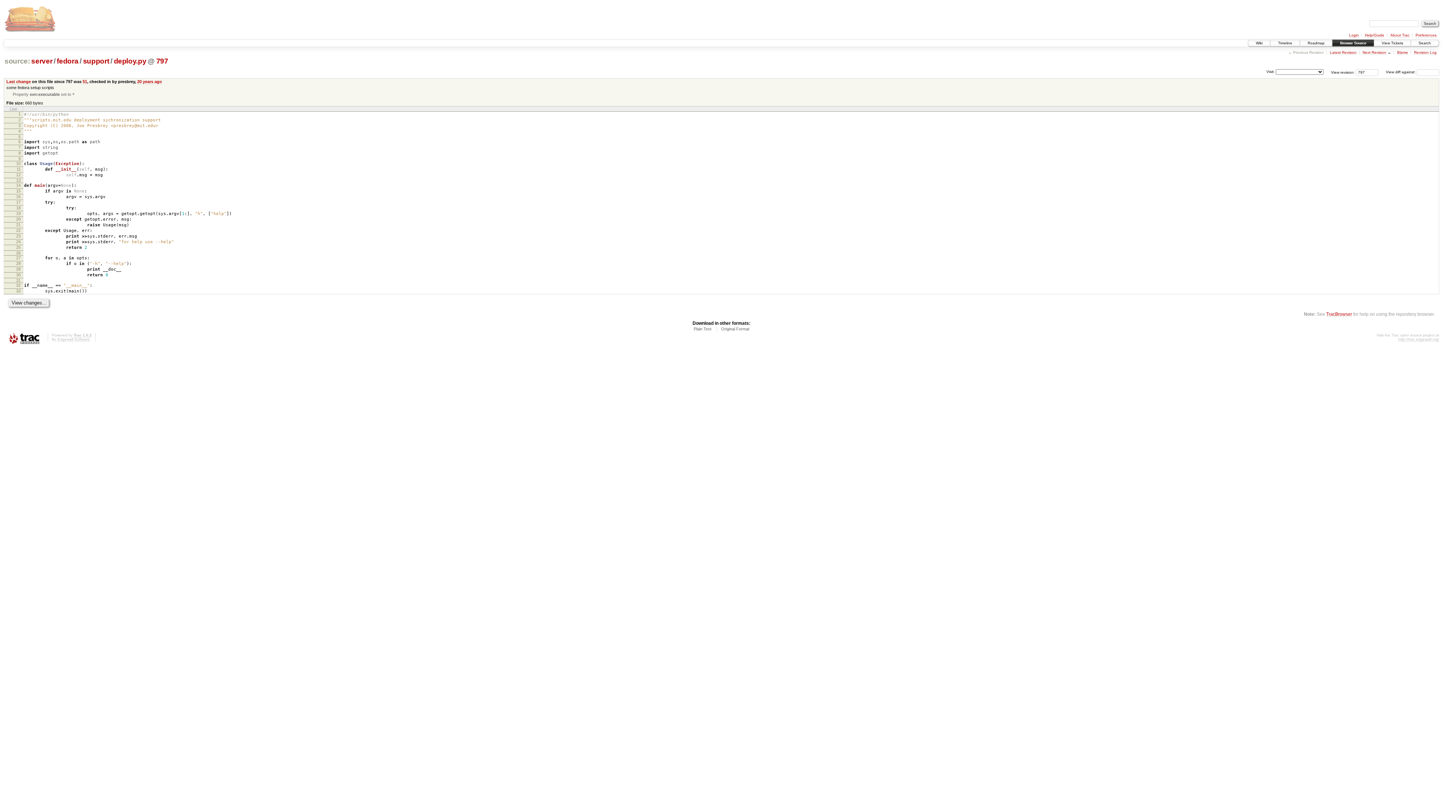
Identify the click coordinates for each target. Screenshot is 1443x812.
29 (18, 269)
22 (18, 230)
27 (18, 258)
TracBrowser (1339, 314)
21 (18, 225)
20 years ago (149, 81)
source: (17, 61)
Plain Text (702, 329)
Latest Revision (1343, 52)
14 (18, 185)
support (96, 61)
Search (1425, 43)
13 (18, 180)
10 (18, 163)
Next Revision (1374, 52)
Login (1354, 35)
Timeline (1285, 43)
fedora (67, 61)
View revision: (1343, 72)
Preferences (1426, 35)
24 (18, 241)
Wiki (1259, 43)
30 (18, 275)
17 (18, 202)
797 (162, 61)
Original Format (735, 329)
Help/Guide (1374, 35)
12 (18, 175)
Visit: (1270, 72)
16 (18, 196)
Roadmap (1316, 43)
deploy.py (130, 61)
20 (18, 219)
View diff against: (1401, 72)
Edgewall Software (73, 339)
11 (19, 169)
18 (18, 208)
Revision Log (1425, 52)
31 (18, 280)
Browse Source (1353, 43)
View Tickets (1392, 43)
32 (18, 285)
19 (18, 213)
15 (18, 191)
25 (18, 247)
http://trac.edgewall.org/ (1418, 339)
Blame (1402, 52)
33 (18, 291)
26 (18, 253)
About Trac (1400, 35)
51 (85, 81)
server (41, 61)
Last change (18, 81)
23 (18, 236)
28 (18, 263)
